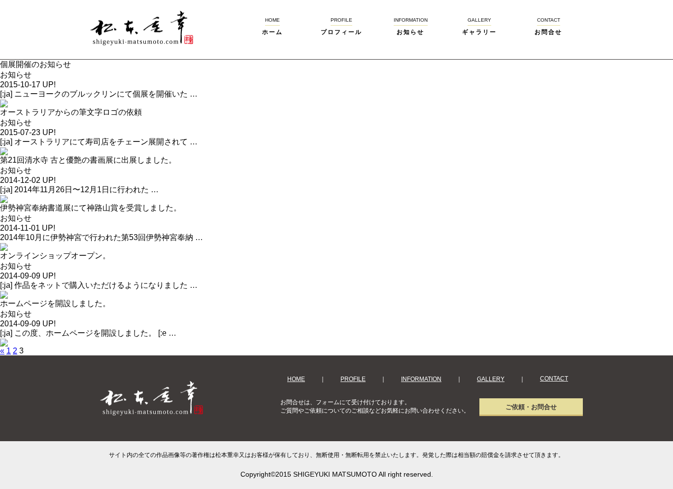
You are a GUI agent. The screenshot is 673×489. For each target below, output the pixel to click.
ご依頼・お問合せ (531, 407)
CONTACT (554, 378)
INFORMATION (421, 379)
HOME (296, 379)
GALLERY (491, 379)
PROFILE (353, 379)
